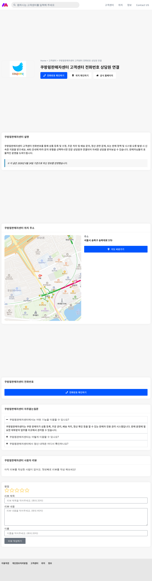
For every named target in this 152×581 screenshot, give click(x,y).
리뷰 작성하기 (15, 541)
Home (43, 60)
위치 (120, 5)
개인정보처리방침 (20, 563)
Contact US (142, 5)
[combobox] (45, 5)
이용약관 (5, 563)
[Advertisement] (76, 37)
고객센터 (109, 5)
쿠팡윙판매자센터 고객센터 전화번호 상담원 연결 (79, 67)
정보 (129, 5)
